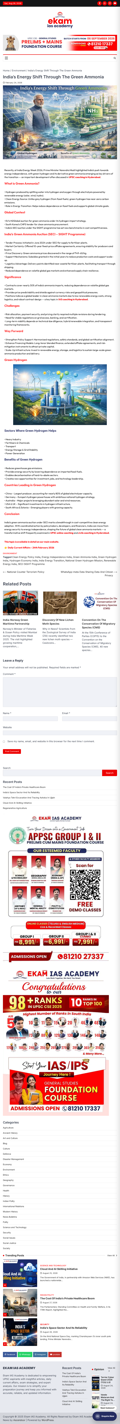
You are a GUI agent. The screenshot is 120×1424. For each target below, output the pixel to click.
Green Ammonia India (85, 557)
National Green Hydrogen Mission (84, 560)
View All (111, 1255)
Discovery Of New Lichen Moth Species (58, 621)
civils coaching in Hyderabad (93, 532)
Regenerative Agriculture (15, 808)
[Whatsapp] (104, 3)
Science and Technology (14, 1227)
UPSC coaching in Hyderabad (84, 177)
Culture (6, 1148)
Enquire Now (108, 1416)
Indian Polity (9, 1201)
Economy (7, 1164)
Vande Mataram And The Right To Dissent (107, 1399)
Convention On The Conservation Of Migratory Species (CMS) (98, 623)
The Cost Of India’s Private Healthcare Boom (24, 787)
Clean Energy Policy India (26, 557)
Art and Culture (10, 1138)
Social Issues (9, 1238)
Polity (5, 1222)
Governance (8, 1185)
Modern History (10, 1211)
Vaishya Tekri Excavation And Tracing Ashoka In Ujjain (29, 797)
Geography (8, 1180)
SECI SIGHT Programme (31, 564)
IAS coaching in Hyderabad (73, 299)
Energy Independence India (57, 557)
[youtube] (115, 3)
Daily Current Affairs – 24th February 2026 (31, 547)
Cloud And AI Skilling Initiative (17, 803)
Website (7, 727)
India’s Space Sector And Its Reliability (21, 792)
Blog (5, 1143)
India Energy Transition (51, 560)
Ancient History (10, 1133)
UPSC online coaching (61, 532)
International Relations (13, 1206)
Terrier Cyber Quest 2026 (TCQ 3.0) (107, 1380)
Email (66, 713)
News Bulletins (10, 1217)
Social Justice (9, 1243)
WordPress (48, 1420)
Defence (7, 1154)
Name (7, 713)
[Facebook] (99, 3)
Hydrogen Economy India (24, 560)
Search (7, 767)
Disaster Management (13, 1159)
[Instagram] (110, 3)
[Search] (115, 58)
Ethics (6, 1175)
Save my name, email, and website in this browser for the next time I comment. (51, 741)
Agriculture (8, 1127)
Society (6, 1248)
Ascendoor (19, 1420)
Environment (10, 553)
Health (6, 1190)
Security (7, 1232)
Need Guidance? (108, 1408)
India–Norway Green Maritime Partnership (16, 621)
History (6, 1196)
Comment (9, 674)
